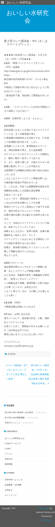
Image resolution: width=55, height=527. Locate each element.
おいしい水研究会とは (14, 438)
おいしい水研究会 (27, 16)
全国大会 (9, 459)
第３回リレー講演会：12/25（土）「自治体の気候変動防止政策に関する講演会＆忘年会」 (39, 374)
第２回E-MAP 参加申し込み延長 (19, 412)
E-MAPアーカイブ (13, 443)
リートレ (9, 453)
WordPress (47, 520)
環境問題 (12, 354)
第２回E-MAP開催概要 (15, 417)
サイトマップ (10, 495)
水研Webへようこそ (14, 479)
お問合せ (9, 490)
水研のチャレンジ (12, 422)
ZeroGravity (43, 508)
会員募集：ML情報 (13, 484)
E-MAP (8, 448)
